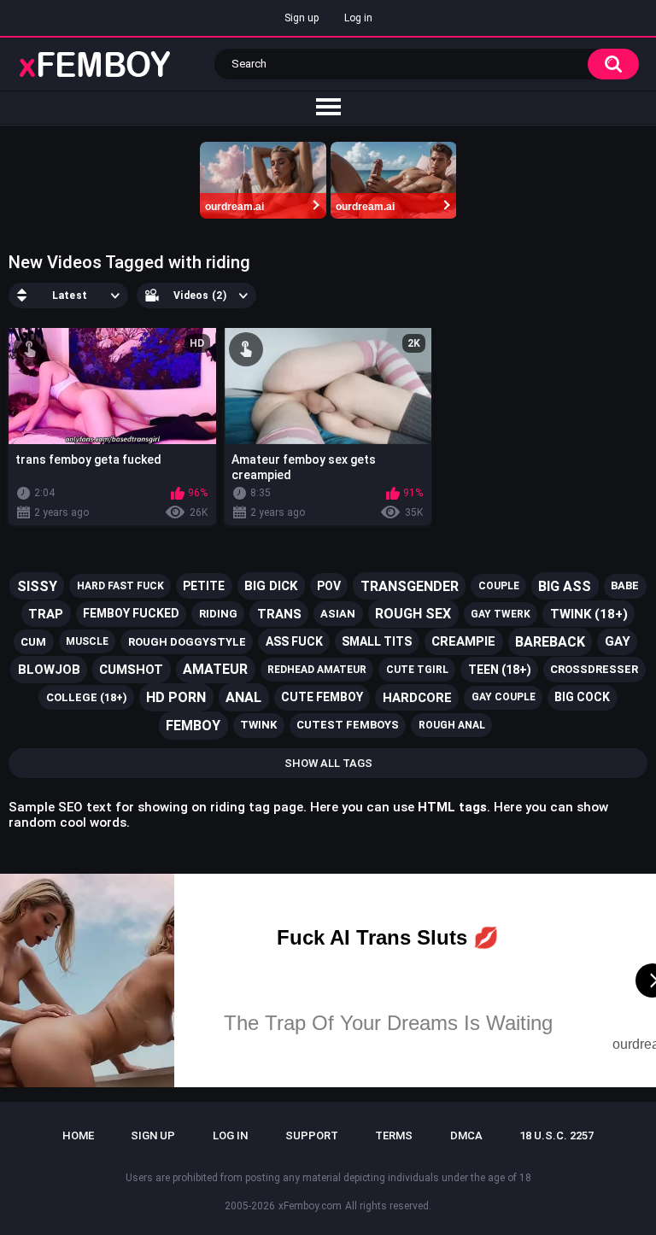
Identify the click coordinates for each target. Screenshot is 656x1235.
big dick (270, 586)
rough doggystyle (187, 641)
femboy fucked (131, 613)
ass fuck (294, 641)
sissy (37, 586)
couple (498, 586)
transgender (409, 586)
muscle (87, 641)
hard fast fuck (120, 586)
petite (204, 586)
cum (33, 641)
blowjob (49, 669)
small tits (377, 641)
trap (45, 614)
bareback (550, 642)
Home (78, 1135)
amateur (215, 669)
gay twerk (500, 614)
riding (218, 613)
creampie (463, 641)
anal (243, 697)
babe (625, 585)
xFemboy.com (310, 1206)
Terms (394, 1135)
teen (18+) (499, 669)
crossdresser (594, 669)
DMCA (466, 1135)
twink (258, 724)
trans (279, 614)
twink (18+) (589, 614)
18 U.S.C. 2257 (556, 1135)
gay (617, 641)
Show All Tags (328, 763)
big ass (564, 586)
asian (337, 613)
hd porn (176, 697)
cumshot (131, 669)
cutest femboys (347, 724)
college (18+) (86, 697)
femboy (193, 725)
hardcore (417, 697)
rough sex (413, 614)
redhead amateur (316, 670)
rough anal (452, 725)
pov (329, 586)
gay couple (504, 697)
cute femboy (322, 697)
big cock (582, 697)
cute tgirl (417, 670)
